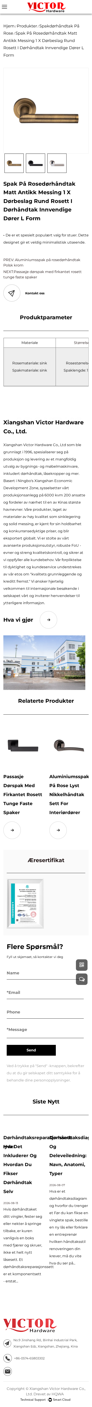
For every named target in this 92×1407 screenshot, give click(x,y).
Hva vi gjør (18, 620)
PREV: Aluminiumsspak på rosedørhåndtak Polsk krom (41, 262)
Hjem (9, 26)
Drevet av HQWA (48, 1394)
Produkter (27, 26)
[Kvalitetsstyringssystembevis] (25, 903)
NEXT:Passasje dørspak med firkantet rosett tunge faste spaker (42, 274)
